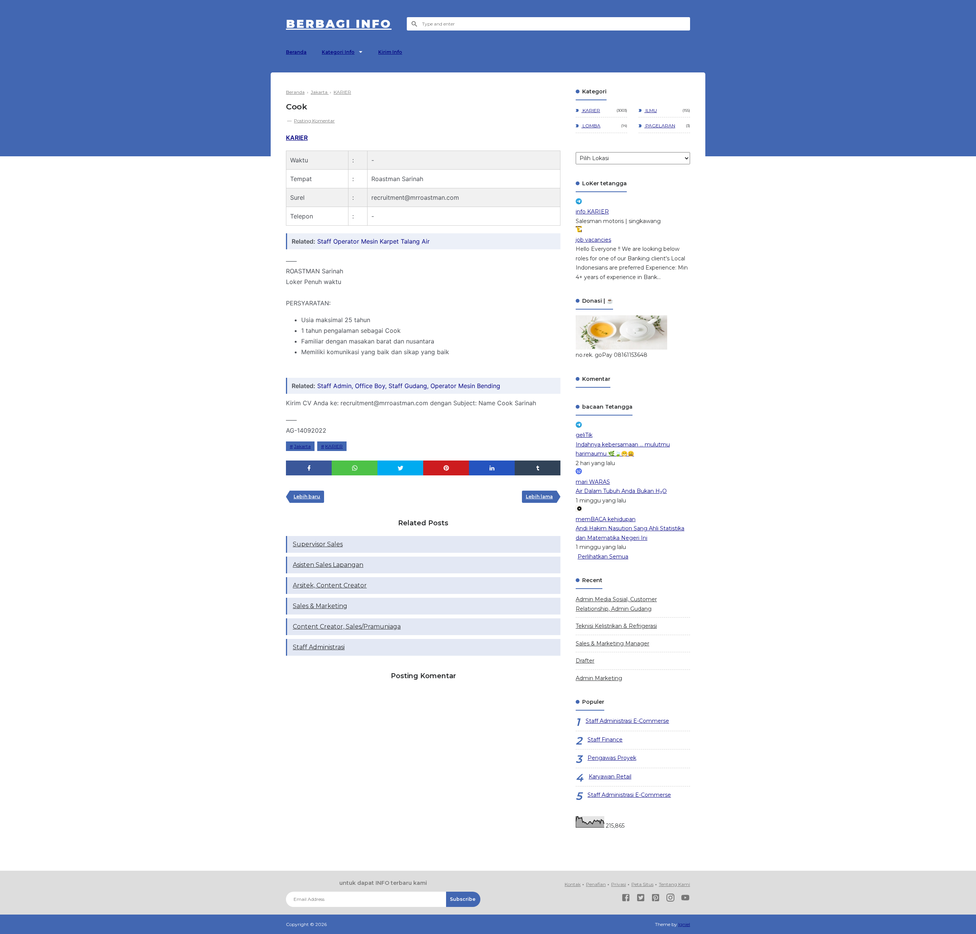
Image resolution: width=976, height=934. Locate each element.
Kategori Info (338, 52)
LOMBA (590, 125)
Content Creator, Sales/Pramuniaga (347, 626)
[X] (640, 899)
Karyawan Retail (610, 776)
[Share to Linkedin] (492, 468)
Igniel (684, 924)
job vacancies (593, 239)
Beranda (296, 52)
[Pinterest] (655, 899)
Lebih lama (539, 496)
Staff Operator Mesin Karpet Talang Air (373, 241)
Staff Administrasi (319, 647)
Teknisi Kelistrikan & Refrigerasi (616, 626)
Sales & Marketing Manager (612, 643)
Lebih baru (307, 496)
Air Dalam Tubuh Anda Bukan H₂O (621, 491)
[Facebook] (626, 899)
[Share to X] (400, 468)
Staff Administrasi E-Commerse (627, 720)
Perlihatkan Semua (603, 556)
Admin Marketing (599, 678)
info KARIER (592, 211)
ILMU (650, 110)
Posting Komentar (314, 121)
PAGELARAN (659, 125)
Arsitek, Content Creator (330, 585)
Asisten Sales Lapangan (328, 564)
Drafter (585, 660)
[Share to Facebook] (309, 468)
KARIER (297, 137)
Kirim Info (390, 52)
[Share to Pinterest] (446, 468)
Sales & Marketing (320, 606)
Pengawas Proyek (612, 757)
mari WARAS (593, 481)
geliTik (584, 435)
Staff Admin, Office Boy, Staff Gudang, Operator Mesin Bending (408, 386)
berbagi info (339, 24)
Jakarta (302, 446)
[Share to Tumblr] (537, 468)
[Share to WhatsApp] (354, 468)
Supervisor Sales (318, 544)
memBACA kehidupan (606, 519)
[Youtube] (685, 899)
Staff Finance (605, 739)
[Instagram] (670, 899)
